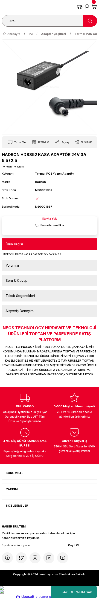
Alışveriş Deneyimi (20, 311)
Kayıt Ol (73, 545)
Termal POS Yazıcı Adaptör (54, 173)
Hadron (40, 182)
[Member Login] (87, 6)
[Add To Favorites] (49, 225)
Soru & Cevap (16, 280)
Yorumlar (12, 265)
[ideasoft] (25, 597)
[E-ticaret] (48, 596)
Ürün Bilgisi (14, 244)
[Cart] (94, 6)
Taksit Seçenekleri (20, 295)
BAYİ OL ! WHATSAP (77, 592)
